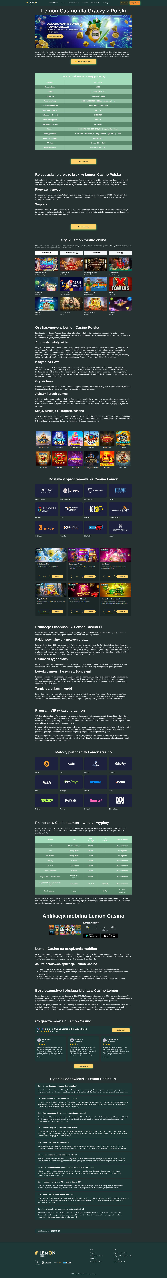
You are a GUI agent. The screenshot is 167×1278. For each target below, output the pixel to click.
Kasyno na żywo (69, 252)
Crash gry (94, 252)
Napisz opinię (121, 1030)
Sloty (119, 252)
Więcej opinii (83, 1066)
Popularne (45, 252)
